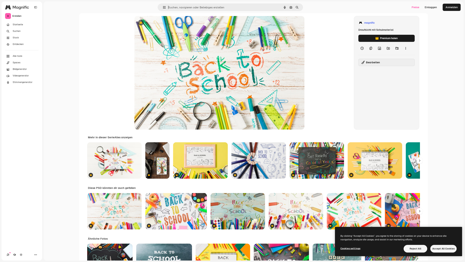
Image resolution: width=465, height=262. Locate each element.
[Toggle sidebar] (36, 7)
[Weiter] (419, 160)
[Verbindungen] (8, 255)
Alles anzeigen (123, 137)
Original (158, 23)
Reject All (415, 248)
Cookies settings (350, 248)
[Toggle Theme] (21, 255)
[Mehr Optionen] (405, 48)
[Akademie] (14, 255)
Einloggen (431, 7)
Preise (415, 7)
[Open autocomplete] (163, 7)
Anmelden (452, 7)
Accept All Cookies (443, 248)
